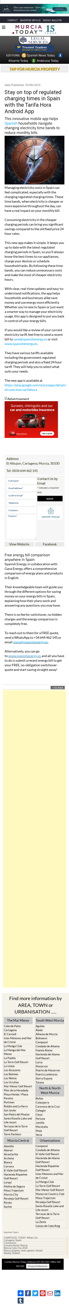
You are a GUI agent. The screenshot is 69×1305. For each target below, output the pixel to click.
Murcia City (11, 1194)
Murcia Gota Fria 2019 (15, 1248)
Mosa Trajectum (14, 1190)
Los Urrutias (11, 1082)
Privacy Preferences (37, 1266)
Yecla (39, 1134)
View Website (19, 544)
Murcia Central (18, 1140)
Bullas (39, 1098)
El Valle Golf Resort (15, 1170)
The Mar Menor (18, 1020)
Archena (9, 1158)
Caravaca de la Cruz (48, 1106)
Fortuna (40, 1118)
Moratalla (42, 1126)
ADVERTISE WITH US (30, 20)
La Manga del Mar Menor (15, 1052)
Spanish (11, 123)
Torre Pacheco (12, 1134)
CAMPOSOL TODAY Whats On (21, 1238)
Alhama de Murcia (47, 1034)
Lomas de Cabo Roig (48, 1225)
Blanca (8, 1162)
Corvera (9, 1166)
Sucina (8, 1206)
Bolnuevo (41, 1038)
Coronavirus (10, 1243)
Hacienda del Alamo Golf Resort (48, 1056)
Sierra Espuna (44, 1078)
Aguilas (40, 1026)
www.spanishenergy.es (21, 344)
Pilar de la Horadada (16, 1090)
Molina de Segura (14, 1186)
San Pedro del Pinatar (17, 1114)
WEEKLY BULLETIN (52, 20)
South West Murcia (50, 1020)
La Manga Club (13, 1046)
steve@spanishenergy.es (30, 642)
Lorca (39, 1062)
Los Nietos (10, 1078)
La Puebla (10, 1058)
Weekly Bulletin (12, 1253)
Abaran (8, 1150)
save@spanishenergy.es (30, 339)
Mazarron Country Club (50, 1194)
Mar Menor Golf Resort (18, 1086)
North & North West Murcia (50, 1090)
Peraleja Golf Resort (16, 1198)
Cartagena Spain (12, 1240)
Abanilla (9, 1146)
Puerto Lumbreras (47, 1074)
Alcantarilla (11, 1154)
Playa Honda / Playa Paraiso (16, 1096)
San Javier (10, 1110)
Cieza (39, 1114)
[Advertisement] (34, 839)
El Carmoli (10, 1034)
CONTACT (12, 20)
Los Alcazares (12, 1070)
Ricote (8, 1202)
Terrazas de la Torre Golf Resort (16, 1128)
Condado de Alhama (48, 1046)
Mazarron (42, 1066)
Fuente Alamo (44, 1050)
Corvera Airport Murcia (15, 1245)
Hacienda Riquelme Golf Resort (15, 1176)
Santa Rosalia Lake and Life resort (18, 1120)
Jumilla (40, 1122)
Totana (40, 1082)
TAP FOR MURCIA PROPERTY (34, 69)
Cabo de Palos (12, 1026)
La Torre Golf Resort (16, 1062)
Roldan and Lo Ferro (16, 1106)
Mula (39, 1130)
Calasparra (42, 1102)
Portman (9, 1102)
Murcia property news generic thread (23, 1251)
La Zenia (41, 1221)
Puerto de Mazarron (48, 1070)
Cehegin (41, 1110)
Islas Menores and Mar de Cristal (18, 1040)
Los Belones (11, 1074)
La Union (9, 1066)
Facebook (50, 544)
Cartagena (10, 1030)
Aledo (39, 1030)
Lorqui (8, 1182)
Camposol (42, 1042)
